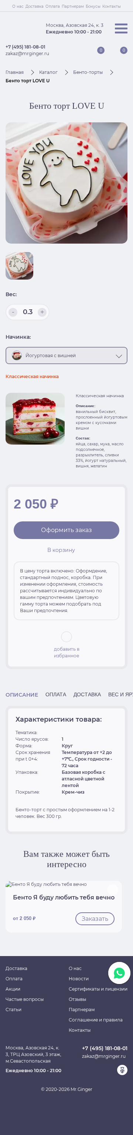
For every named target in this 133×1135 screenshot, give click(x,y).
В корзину (61, 550)
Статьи (13, 1009)
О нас (18, 6)
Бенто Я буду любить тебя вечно (64, 897)
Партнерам (73, 6)
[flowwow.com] (122, 1070)
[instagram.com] (110, 1070)
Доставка (34, 6)
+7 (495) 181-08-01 (25, 47)
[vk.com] (98, 1070)
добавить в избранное (66, 652)
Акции (13, 989)
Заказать (95, 918)
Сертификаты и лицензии (98, 989)
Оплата (52, 6)
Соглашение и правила (96, 1020)
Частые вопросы (25, 999)
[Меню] (121, 28)
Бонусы (93, 6)
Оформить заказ (66, 530)
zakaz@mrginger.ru (27, 53)
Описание (22, 695)
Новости (79, 978)
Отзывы (77, 999)
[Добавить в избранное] (112, 889)
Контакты (111, 6)
